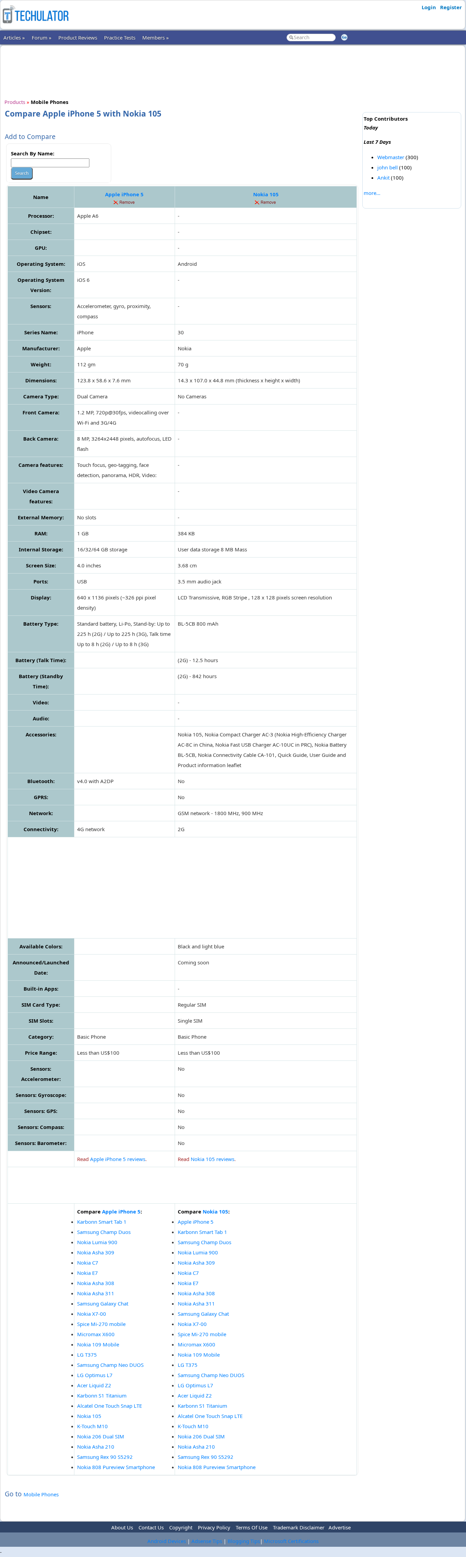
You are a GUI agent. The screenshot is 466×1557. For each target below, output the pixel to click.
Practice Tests (119, 37)
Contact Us (151, 1527)
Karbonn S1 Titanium (102, 1395)
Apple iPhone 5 (124, 194)
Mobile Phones (41, 1494)
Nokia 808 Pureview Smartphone (116, 1467)
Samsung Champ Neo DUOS (110, 1364)
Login (429, 7)
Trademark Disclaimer (298, 1527)
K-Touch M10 (92, 1426)
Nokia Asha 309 (95, 1252)
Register (451, 7)
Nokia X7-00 (91, 1313)
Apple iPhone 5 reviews (117, 1159)
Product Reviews (77, 37)
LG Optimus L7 (95, 1375)
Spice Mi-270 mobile (101, 1324)
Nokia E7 (87, 1272)
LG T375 (87, 1354)
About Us (122, 1527)
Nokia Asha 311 (95, 1293)
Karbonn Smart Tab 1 (102, 1221)
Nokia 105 (266, 194)
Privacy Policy (214, 1527)
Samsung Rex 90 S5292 (105, 1456)
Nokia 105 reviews (212, 1159)
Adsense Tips (206, 1541)
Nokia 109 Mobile (98, 1344)
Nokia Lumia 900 (97, 1242)
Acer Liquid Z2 (94, 1385)
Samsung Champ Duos (104, 1231)
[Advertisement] (182, 71)
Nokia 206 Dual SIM (100, 1436)
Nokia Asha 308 (95, 1283)
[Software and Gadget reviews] (35, 25)
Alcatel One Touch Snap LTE (109, 1405)
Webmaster (390, 157)
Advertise (340, 1527)
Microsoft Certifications (291, 1541)
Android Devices (166, 1541)
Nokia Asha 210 (95, 1446)
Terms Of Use (251, 1527)
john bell (387, 167)
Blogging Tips (244, 1541)
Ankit (383, 177)
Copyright (180, 1527)
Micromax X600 (96, 1334)
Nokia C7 (87, 1262)
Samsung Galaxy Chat (102, 1303)
